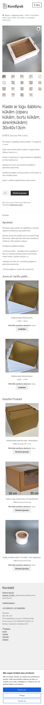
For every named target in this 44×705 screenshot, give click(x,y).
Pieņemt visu (22, 690)
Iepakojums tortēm (17, 15)
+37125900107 (7, 608)
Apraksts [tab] (5, 215)
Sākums (7, 15)
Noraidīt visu (22, 701)
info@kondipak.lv (8, 603)
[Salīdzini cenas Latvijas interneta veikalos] (22, 634)
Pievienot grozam (20, 193)
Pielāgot (22, 695)
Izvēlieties (22, 329)
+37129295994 (19, 608)
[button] (38, 28)
